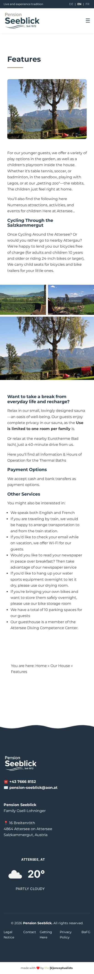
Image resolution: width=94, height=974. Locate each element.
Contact (29, 932)
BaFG (85, 932)
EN (79, 4)
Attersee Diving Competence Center (44, 628)
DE (71, 4)
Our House (60, 666)
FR (87, 4)
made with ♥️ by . (47, 968)
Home (41, 666)
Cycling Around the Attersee (44, 234)
